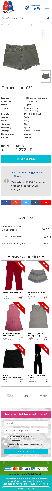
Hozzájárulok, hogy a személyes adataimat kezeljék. (25, 445)
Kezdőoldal (6, 25)
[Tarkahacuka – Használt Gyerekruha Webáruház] (8, 7)
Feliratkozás (26, 451)
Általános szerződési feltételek (25, 474)
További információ (39, 484)
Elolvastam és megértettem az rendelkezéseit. (21, 438)
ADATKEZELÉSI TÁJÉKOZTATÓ (21, 438)
